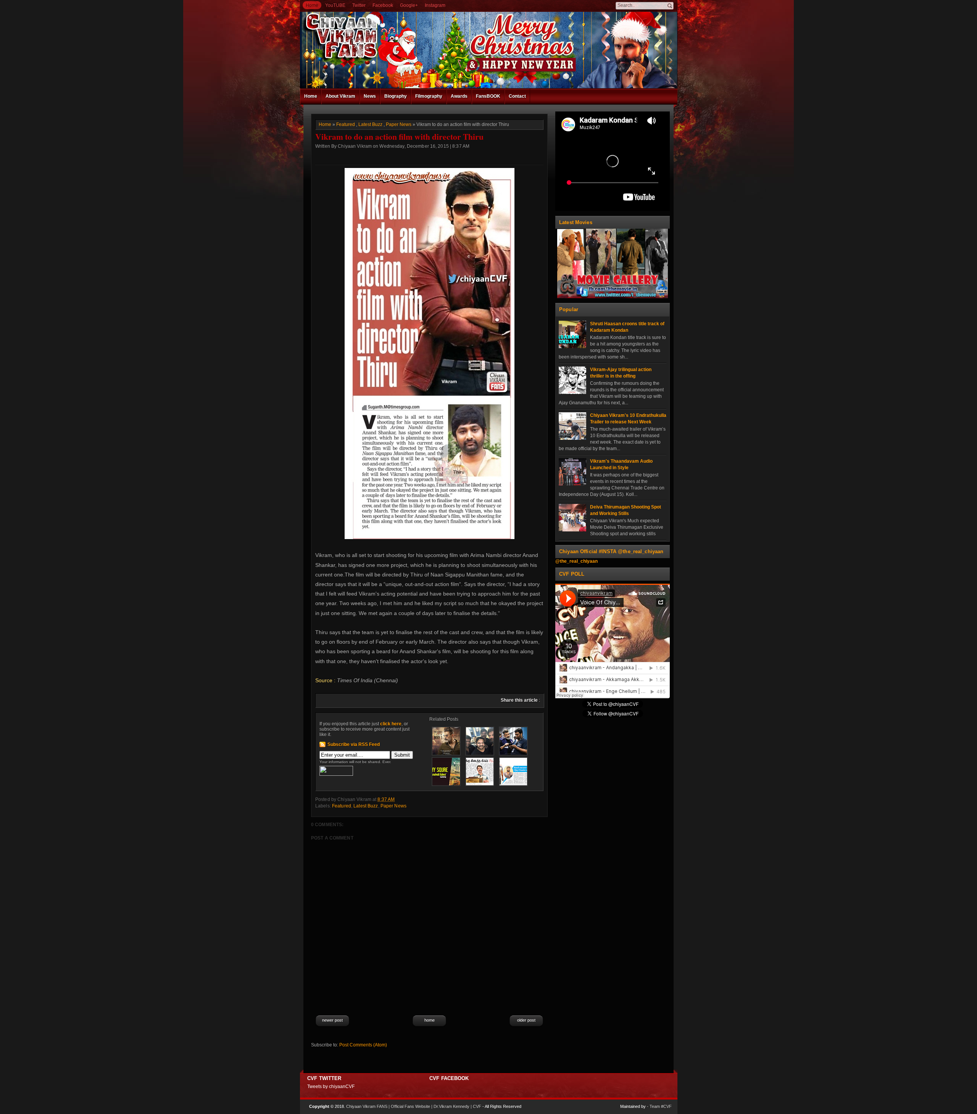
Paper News (398, 124)
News (370, 96)
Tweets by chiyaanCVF (331, 1086)
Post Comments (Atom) (363, 1045)
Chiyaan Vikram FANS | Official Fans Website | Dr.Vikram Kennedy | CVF (413, 1106)
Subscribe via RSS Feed (353, 744)
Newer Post (332, 1020)
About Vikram (340, 96)
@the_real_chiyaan (576, 561)
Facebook (382, 5)
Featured (345, 124)
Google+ (409, 5)
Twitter (359, 5)
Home (312, 5)
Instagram (435, 5)
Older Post (526, 1020)
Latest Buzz (370, 124)
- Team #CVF (659, 1106)
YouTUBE (335, 5)
